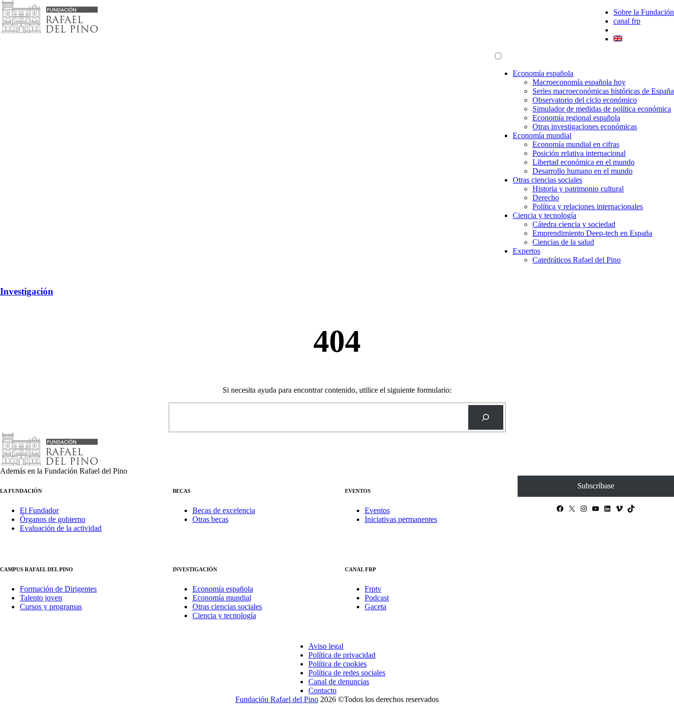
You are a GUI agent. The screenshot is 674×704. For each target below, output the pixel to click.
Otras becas (210, 519)
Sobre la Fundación (643, 12)
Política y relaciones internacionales (587, 206)
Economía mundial (542, 135)
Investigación (26, 291)
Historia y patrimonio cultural (578, 189)
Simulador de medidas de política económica (601, 109)
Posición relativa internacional (579, 153)
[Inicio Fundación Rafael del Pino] (49, 32)
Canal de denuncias (338, 681)
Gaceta (375, 606)
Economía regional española (576, 117)
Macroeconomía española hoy (579, 82)
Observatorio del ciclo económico (584, 100)
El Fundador (39, 510)
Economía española (543, 73)
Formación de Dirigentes (58, 589)
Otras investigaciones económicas (584, 126)
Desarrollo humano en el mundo (582, 171)
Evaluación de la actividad (61, 528)
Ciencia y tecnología (544, 215)
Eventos (377, 510)
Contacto (322, 690)
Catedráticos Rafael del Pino (576, 260)
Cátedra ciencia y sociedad (573, 224)
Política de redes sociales (346, 672)
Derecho (545, 197)
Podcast (377, 597)
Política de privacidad (341, 655)
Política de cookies (337, 664)
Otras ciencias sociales (547, 180)
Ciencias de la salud (563, 242)
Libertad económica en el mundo (583, 162)
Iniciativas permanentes (401, 519)
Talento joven (41, 597)
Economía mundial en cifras (575, 144)
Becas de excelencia (223, 510)
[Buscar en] (485, 417)
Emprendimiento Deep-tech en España (592, 233)
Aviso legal (325, 646)
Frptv (373, 589)
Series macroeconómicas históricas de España (603, 91)
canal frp (626, 21)
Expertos (526, 251)
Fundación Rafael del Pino (276, 699)
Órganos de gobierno (52, 519)
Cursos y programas (51, 606)
